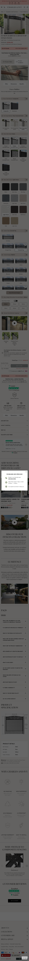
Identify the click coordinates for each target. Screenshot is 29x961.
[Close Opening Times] (26, 472)
